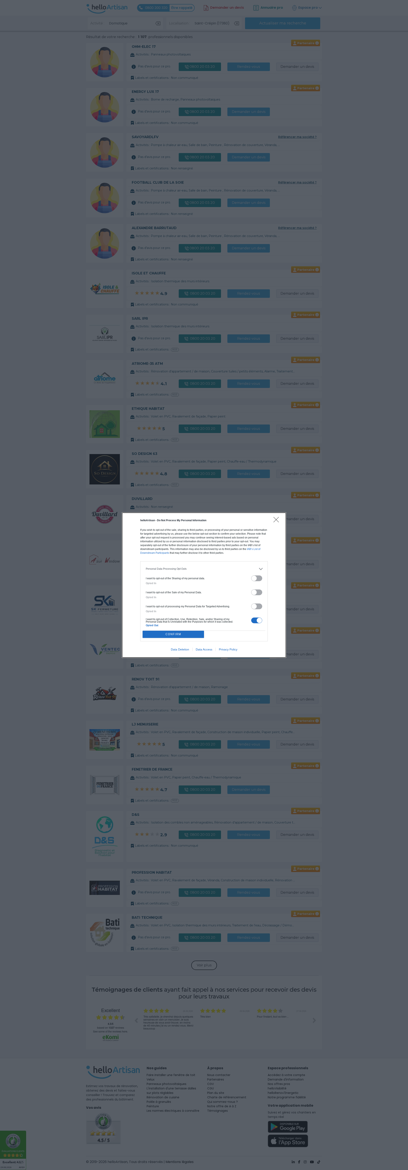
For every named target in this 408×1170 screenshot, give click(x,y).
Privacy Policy (228, 649)
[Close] (277, 521)
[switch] (256, 578)
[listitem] (204, 569)
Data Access (204, 649)
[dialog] (204, 585)
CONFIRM (173, 634)
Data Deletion (180, 649)
